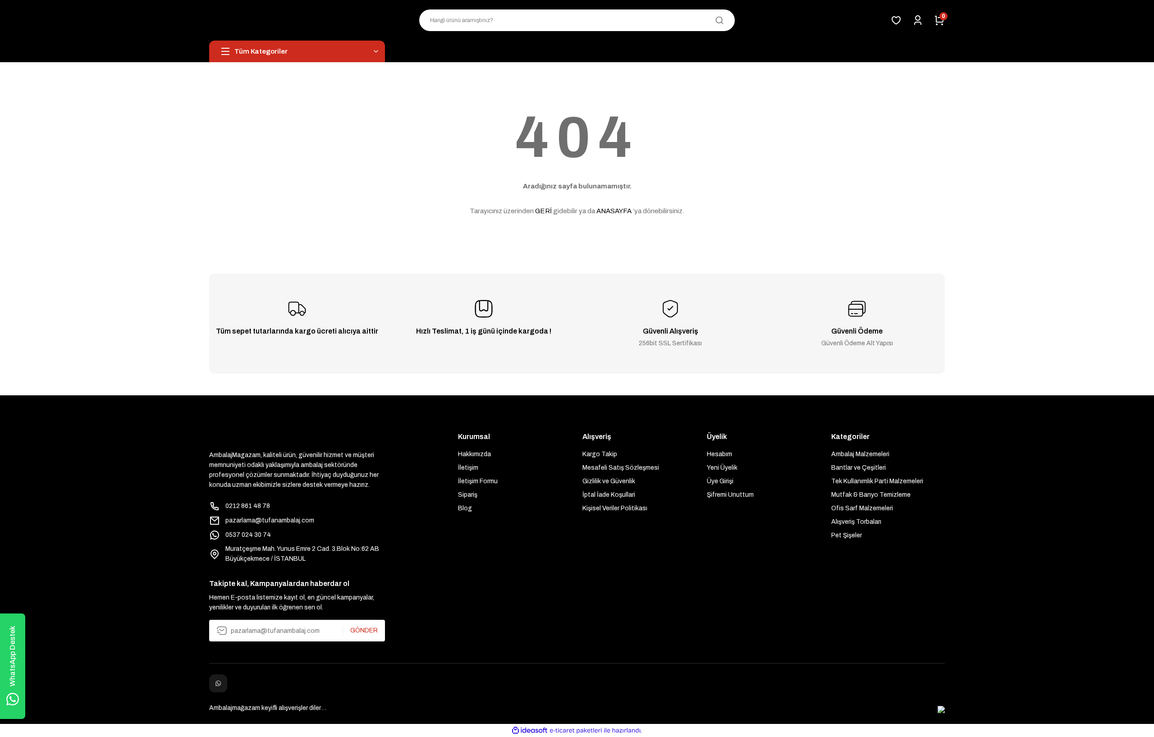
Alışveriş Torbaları (856, 521)
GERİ (543, 211)
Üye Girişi (720, 481)
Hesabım (719, 454)
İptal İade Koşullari (608, 494)
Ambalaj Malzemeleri (860, 454)
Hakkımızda (474, 454)
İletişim (468, 467)
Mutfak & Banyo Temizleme (871, 494)
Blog (465, 508)
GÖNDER (364, 630)
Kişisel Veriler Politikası (614, 508)
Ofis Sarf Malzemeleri (862, 508)
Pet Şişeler (846, 535)
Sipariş (467, 494)
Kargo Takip (599, 454)
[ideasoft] (530, 730)
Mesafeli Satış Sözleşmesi (620, 467)
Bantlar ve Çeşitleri (858, 467)
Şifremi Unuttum (730, 494)
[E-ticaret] (576, 731)
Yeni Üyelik (722, 467)
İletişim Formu (478, 481)
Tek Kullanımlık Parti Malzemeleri (877, 481)
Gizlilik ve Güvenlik (608, 481)
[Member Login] (917, 20)
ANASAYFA (614, 211)
